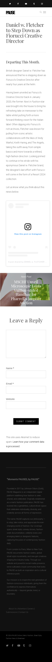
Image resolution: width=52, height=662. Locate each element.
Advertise (22, 609)
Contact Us (23, 612)
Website (10, 399)
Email (10, 383)
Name (10, 368)
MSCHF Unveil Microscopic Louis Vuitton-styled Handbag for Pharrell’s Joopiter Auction (26, 289)
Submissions (11, 612)
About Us (11, 609)
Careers (30, 609)
